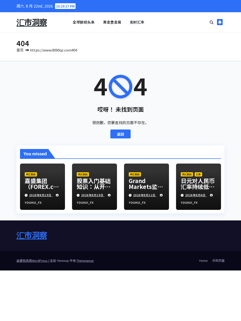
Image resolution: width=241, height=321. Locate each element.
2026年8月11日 (145, 195)
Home (203, 260)
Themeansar (85, 260)
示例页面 (218, 260)
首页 (20, 49)
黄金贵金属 (112, 22)
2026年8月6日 (196, 195)
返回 (120, 134)
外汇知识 (31, 174)
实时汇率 (137, 22)
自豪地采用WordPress (32, 260)
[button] (211, 22)
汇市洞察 (31, 22)
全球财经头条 (84, 22)
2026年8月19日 (40, 195)
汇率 (198, 174)
